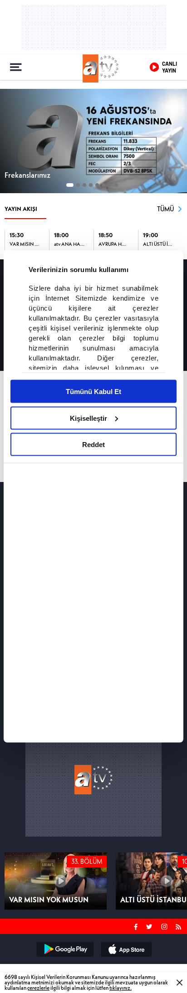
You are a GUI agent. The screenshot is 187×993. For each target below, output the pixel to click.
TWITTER (149, 925)
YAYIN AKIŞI (21, 209)
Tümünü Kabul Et (93, 391)
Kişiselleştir (88, 418)
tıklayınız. (120, 987)
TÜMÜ (165, 209)
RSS (180, 925)
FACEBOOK (136, 926)
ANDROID (64, 949)
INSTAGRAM (165, 925)
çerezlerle (38, 987)
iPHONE (126, 949)
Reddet (93, 444)
